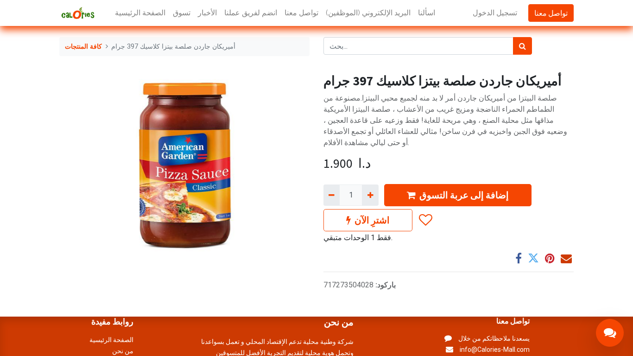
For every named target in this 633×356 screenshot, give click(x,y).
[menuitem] (140, 13)
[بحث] (522, 46)
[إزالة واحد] (331, 195)
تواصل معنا (551, 13)
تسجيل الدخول (495, 12)
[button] (425, 220)
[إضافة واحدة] (370, 195)
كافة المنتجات (83, 47)
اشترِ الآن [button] (372, 220)
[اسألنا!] (610, 333)
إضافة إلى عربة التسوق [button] (464, 195)
